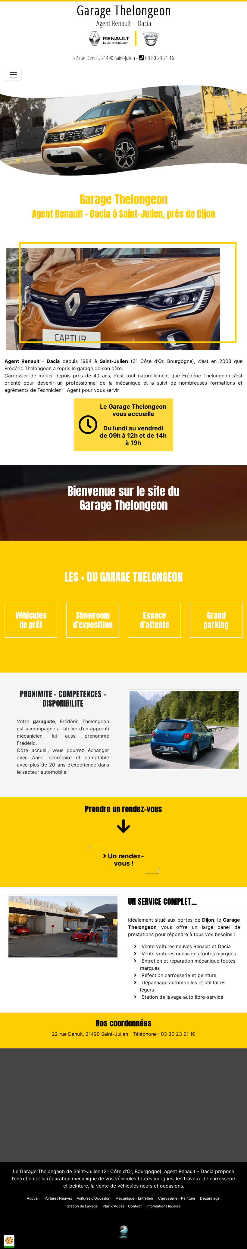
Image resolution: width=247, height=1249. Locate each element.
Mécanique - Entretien (134, 1198)
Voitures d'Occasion (93, 1198)
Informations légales (163, 1206)
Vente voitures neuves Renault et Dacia (186, 946)
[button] (18, 129)
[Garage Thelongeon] (123, 26)
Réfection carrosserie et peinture (179, 975)
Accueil (33, 1198)
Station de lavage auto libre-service (182, 997)
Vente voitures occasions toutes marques (189, 954)
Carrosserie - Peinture (176, 1198)
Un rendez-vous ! (125, 859)
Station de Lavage (82, 1206)
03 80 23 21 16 (159, 58)
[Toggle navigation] (13, 75)
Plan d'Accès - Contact (122, 1206)
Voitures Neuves (58, 1198)
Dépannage (210, 1198)
